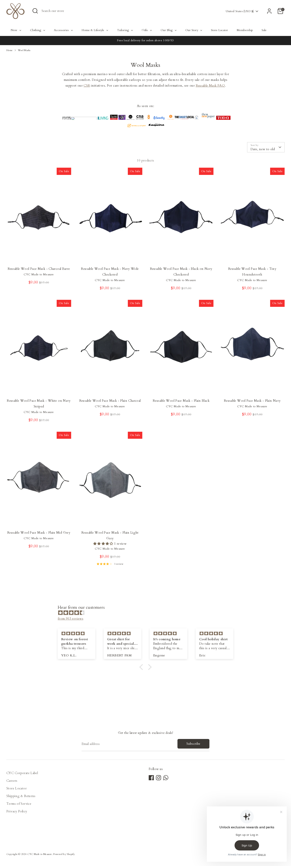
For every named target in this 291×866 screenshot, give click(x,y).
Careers (11, 781)
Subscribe (193, 744)
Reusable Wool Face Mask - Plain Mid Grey (38, 532)
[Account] (269, 11)
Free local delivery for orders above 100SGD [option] (145, 40)
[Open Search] (35, 11)
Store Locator (16, 788)
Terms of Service (18, 804)
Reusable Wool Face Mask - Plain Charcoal (110, 401)
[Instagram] (158, 777)
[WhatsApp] (165, 777)
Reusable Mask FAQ (210, 85)
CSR (87, 85)
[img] (148, 613)
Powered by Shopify (64, 854)
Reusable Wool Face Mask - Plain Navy (252, 401)
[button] (142, 667)
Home (9, 50)
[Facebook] (151, 777)
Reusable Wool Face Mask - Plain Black (181, 401)
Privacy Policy (16, 811)
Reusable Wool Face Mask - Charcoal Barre (39, 269)
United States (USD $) (240, 11)
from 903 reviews (70, 618)
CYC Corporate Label (22, 773)
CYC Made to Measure (39, 854)
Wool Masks (24, 50)
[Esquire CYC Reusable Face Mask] (156, 126)
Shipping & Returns (21, 796)
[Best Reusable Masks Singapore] (158, 119)
